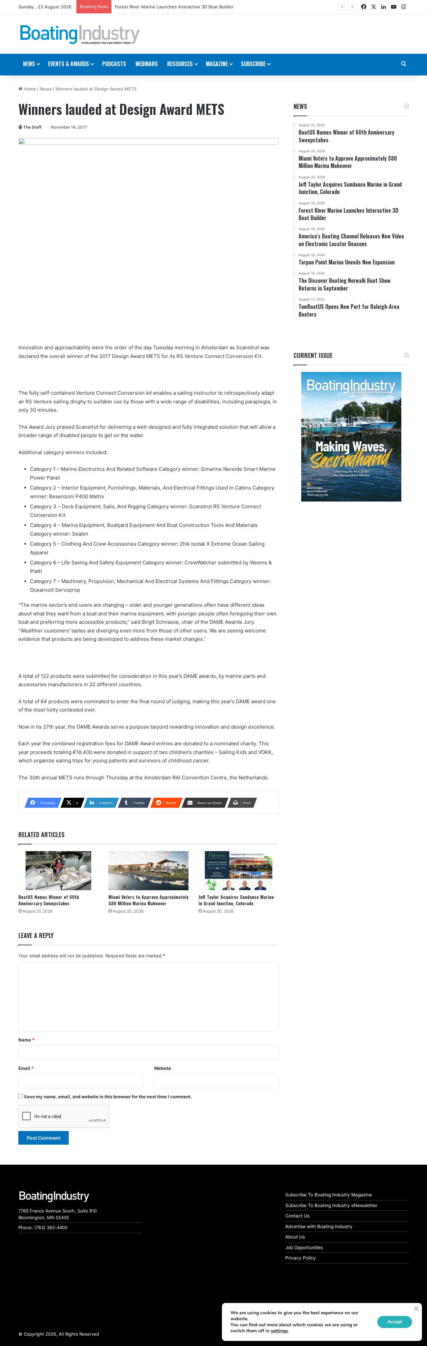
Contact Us (297, 1215)
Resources (180, 64)
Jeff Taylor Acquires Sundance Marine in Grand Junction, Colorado (236, 900)
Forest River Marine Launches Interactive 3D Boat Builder (174, 6)
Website (162, 1068)
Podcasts (114, 64)
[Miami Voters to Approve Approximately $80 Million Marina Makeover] (148, 870)
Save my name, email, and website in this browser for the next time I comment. (108, 1096)
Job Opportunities (304, 1247)
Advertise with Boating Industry (319, 1226)
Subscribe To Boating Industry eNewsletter (331, 1205)
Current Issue (313, 355)
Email (26, 1068)
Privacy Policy (300, 1258)
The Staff (32, 127)
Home (29, 88)
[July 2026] (351, 437)
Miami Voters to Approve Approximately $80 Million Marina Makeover (148, 900)
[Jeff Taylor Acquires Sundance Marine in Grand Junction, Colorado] (238, 870)
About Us (295, 1236)
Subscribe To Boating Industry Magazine (328, 1194)
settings (279, 1331)
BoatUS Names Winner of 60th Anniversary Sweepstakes (48, 900)
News (46, 88)
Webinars (146, 64)
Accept (394, 1322)
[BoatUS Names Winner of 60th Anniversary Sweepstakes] (58, 870)
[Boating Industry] (80, 34)
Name (26, 1039)
